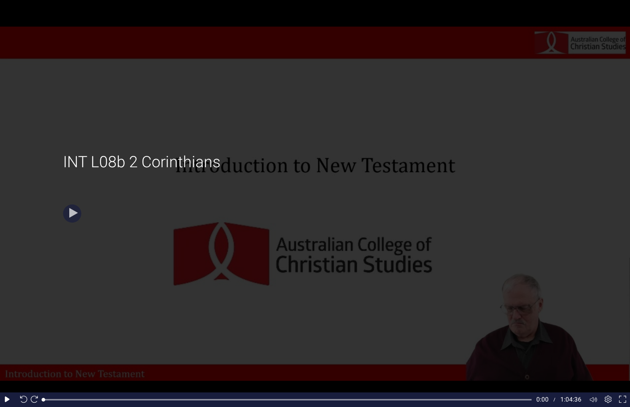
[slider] (287, 399)
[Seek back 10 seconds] (22, 399)
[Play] (72, 213)
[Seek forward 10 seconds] (36, 399)
